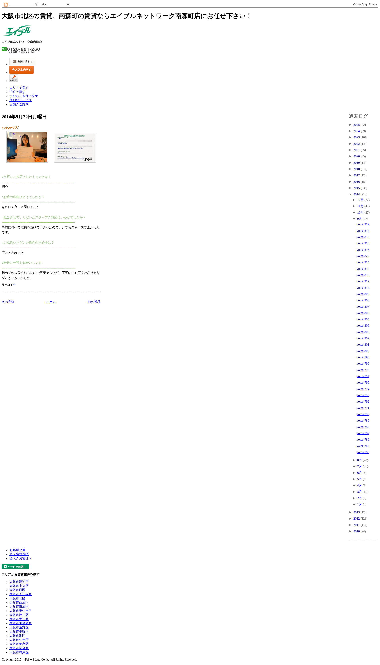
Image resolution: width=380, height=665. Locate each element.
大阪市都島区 (19, 644)
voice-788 (363, 427)
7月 (360, 466)
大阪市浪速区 (19, 581)
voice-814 (363, 262)
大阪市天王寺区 (21, 594)
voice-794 (363, 389)
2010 (357, 531)
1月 (360, 504)
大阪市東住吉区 (21, 610)
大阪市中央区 (19, 585)
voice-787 (363, 433)
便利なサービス (21, 100)
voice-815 (363, 249)
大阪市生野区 (19, 627)
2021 (357, 150)
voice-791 (363, 408)
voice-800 (363, 351)
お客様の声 (17, 550)
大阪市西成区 (19, 602)
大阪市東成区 (19, 606)
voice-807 (10, 127)
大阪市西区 (17, 590)
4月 (360, 485)
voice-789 (363, 420)
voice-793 (363, 395)
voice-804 (363, 319)
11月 (360, 206)
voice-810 (363, 287)
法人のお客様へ (21, 558)
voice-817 (363, 237)
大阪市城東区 (19, 652)
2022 (357, 143)
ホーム (51, 301)
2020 (357, 156)
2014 (357, 194)
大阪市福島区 (19, 648)
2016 (357, 181)
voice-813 (363, 275)
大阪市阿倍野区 (21, 623)
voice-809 (363, 294)
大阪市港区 (17, 635)
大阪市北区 (17, 598)
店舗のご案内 (19, 104)
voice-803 (363, 332)
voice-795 (363, 382)
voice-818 (363, 230)
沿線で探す (17, 92)
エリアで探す (19, 87)
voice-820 (363, 256)
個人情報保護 (19, 554)
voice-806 (363, 325)
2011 (357, 525)
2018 (357, 169)
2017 (357, 175)
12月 (360, 199)
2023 (357, 137)
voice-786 (363, 439)
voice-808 (363, 300)
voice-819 (363, 224)
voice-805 (363, 313)
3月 (360, 491)
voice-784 (363, 445)
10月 (360, 212)
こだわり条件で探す (24, 96)
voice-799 (363, 363)
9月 (360, 218)
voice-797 (363, 376)
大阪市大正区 (19, 619)
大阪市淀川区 (19, 615)
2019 (357, 162)
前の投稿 (94, 301)
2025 (357, 124)
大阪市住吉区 (19, 639)
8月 (360, 460)
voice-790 (363, 414)
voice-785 (363, 452)
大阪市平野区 (19, 631)
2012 (357, 518)
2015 (357, 188)
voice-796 (363, 357)
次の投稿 (8, 301)
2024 (357, 131)
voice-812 (363, 281)
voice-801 (363, 344)
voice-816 (363, 243)
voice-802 (363, 338)
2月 (360, 498)
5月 (360, 479)
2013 (357, 512)
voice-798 (363, 370)
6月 (360, 472)
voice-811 (363, 268)
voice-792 (363, 401)
